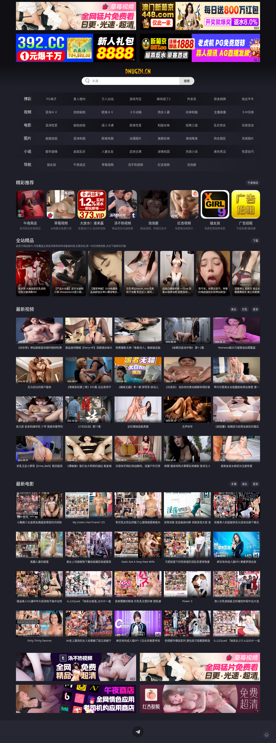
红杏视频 (164, 165)
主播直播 (220, 112)
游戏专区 (136, 99)
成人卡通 (108, 125)
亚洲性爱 (51, 125)
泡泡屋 (191, 165)
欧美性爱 (136, 125)
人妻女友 (108, 152)
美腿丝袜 (164, 138)
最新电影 (25, 484)
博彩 (27, 98)
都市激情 (51, 152)
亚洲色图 (79, 138)
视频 (27, 112)
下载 (255, 240)
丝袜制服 (192, 112)
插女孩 (51, 165)
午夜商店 (79, 165)
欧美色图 (108, 138)
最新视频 (25, 309)
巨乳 (244, 309)
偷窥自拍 (51, 138)
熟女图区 (220, 138)
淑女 (244, 484)
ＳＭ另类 (248, 112)
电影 (27, 125)
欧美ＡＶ (108, 112)
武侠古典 (136, 152)
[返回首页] (266, 734)
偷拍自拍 (79, 125)
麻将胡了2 (163, 99)
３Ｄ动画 (136, 112)
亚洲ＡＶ (51, 112)
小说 (27, 151)
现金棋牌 (220, 99)
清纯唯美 (192, 138)
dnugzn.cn (138, 71)
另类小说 (192, 152)
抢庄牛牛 (248, 99)
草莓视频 (108, 165)
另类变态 (248, 125)
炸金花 (191, 99)
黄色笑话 (220, 152)
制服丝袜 (164, 125)
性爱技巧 (248, 152)
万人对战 (108, 99)
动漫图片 (136, 138)
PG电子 (51, 99)
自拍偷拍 (79, 112)
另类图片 (248, 138)
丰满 (233, 484)
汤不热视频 (135, 165)
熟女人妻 (164, 112)
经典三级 (192, 125)
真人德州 (79, 99)
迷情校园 (164, 152)
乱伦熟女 (220, 125)
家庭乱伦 (79, 152)
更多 (255, 309)
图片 (27, 138)
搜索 (187, 81)
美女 (233, 309)
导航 (27, 164)
